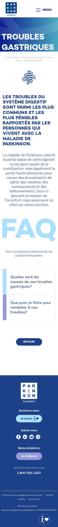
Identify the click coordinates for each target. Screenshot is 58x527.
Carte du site (34, 499)
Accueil (8, 57)
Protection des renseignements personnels (22, 495)
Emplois (21, 499)
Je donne (26, 418)
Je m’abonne (29, 456)
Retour (29, 342)
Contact (49, 495)
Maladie (16, 57)
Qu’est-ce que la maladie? (34, 57)
